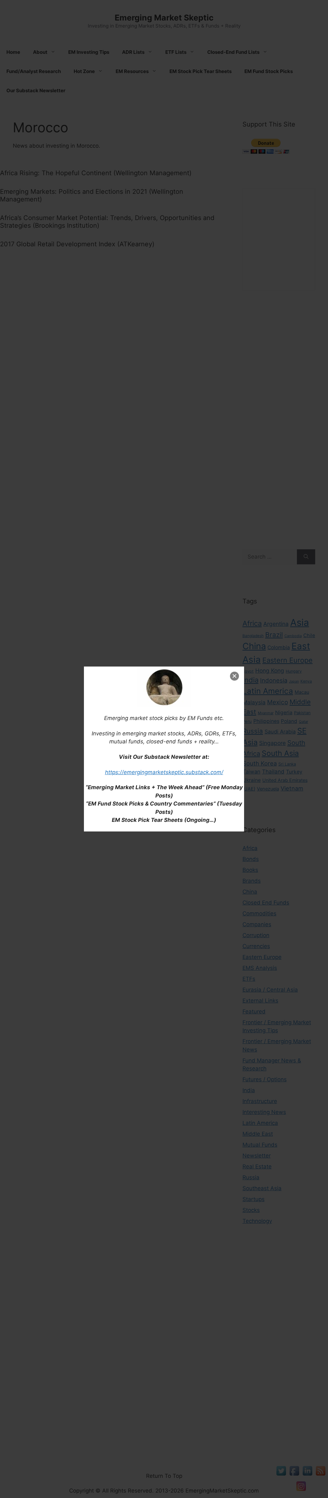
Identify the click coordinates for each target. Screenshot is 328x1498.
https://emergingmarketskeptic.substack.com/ (164, 772)
